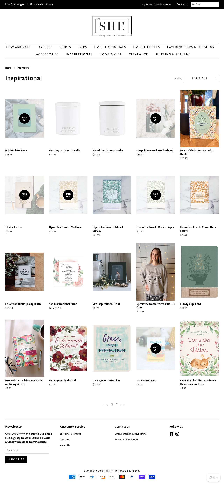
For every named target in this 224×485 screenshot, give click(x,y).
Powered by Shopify (129, 470)
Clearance (138, 54)
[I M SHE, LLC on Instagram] (177, 434)
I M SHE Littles (146, 47)
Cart (184, 4)
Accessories (47, 54)
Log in (144, 4)
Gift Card (64, 439)
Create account (163, 4)
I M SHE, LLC (111, 470)
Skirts (65, 47)
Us (68, 445)
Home (8, 67)
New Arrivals (18, 47)
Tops (82, 47)
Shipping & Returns (173, 54)
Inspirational (79, 54)
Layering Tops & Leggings (190, 47)
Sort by (178, 78)
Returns (77, 433)
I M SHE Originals (110, 47)
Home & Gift (111, 54)
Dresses (45, 47)
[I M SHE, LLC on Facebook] (171, 434)
